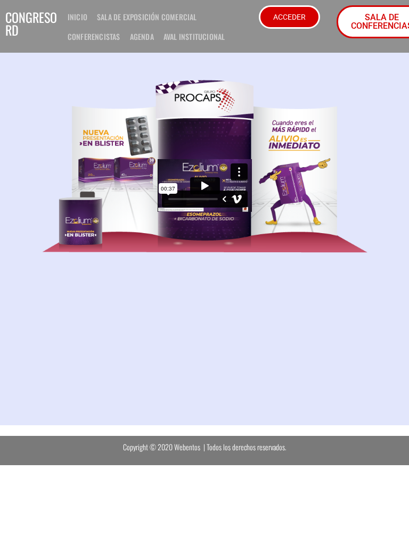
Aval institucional (194, 36)
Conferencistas (94, 36)
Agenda (142, 36)
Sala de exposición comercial (147, 16)
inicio (77, 16)
